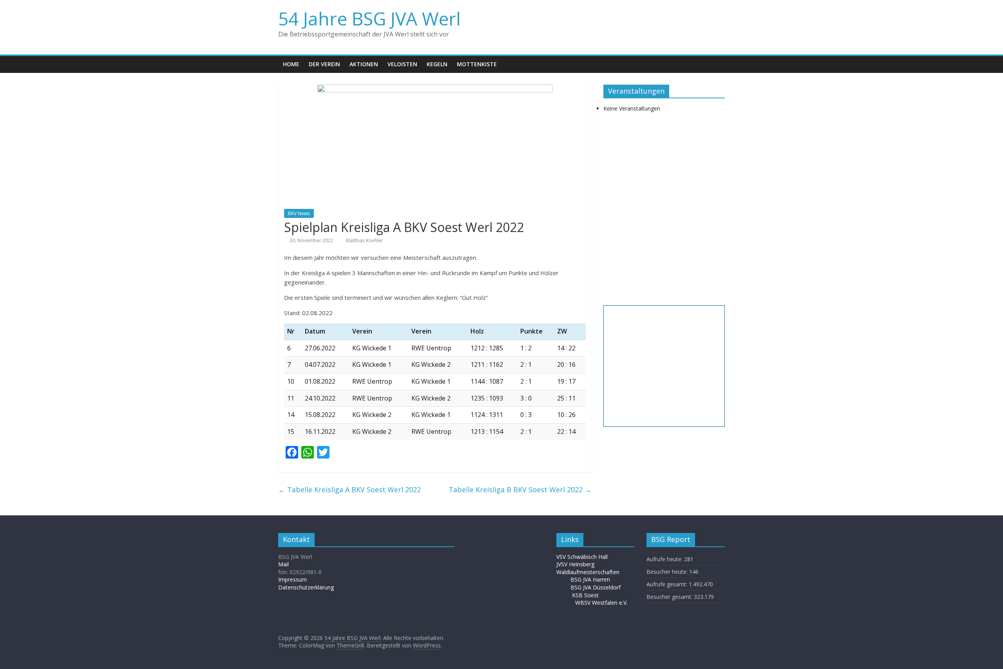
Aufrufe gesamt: (667, 584)
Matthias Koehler (364, 240)
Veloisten (402, 64)
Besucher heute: (667, 571)
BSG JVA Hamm (591, 579)
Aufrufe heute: (665, 559)
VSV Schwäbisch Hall (582, 556)
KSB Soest (585, 595)
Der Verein (324, 64)
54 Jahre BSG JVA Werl (369, 18)
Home (291, 64)
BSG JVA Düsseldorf (595, 587)
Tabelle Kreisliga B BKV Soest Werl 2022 (520, 489)
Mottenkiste (477, 64)
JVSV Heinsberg (575, 564)
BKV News (299, 213)
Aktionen (363, 64)
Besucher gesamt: (670, 596)
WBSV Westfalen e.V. (601, 602)
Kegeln (437, 64)
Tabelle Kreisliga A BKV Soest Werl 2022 (349, 489)
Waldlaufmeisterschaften (591, 572)
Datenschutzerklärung (306, 587)
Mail (283, 564)
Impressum (292, 579)
